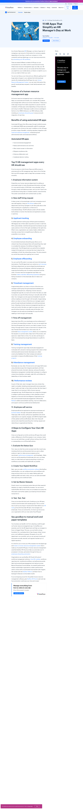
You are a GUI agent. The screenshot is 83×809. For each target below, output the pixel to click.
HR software (30, 203)
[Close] (79, 1)
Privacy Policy (30, 806)
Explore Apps (27, 12)
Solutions (42, 7)
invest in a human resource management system (27, 545)
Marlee (13, 400)
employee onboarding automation (20, 554)
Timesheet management (23, 283)
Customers (54, 7)
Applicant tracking (21, 218)
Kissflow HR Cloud (32, 579)
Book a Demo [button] (56, 40)
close (37, 806)
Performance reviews (23, 381)
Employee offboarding (22, 259)
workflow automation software (31, 469)
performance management (25, 455)
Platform (20, 7)
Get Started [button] (75, 7)
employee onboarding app (26, 113)
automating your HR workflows (21, 59)
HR (45, 20)
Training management (22, 344)
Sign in (76, 3)
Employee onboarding (22, 238)
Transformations (28, 7)
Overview (20, 12)
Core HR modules (35, 559)
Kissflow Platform (28, 571)
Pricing (48, 7)
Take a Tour (67, 7)
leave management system (25, 331)
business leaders (16, 412)
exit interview (42, 264)
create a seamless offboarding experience (28, 274)
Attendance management (24, 362)
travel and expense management (20, 132)
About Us (60, 7)
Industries (36, 7)
